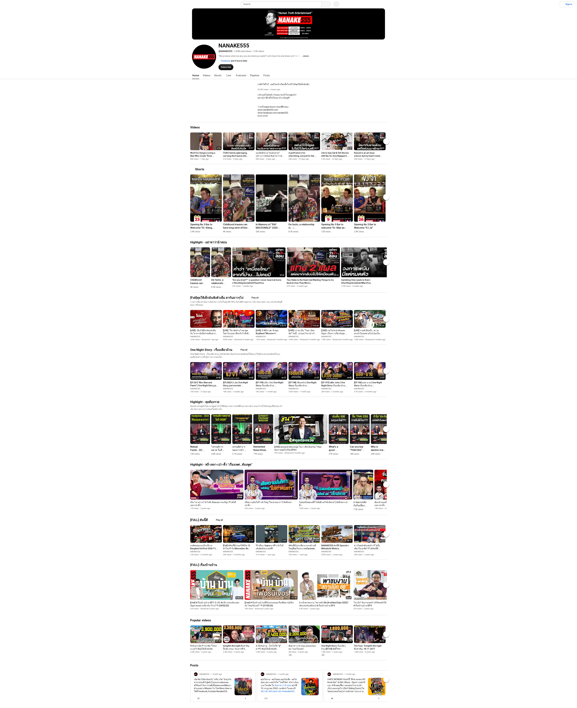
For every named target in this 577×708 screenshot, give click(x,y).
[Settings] (554, 4)
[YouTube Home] (17, 4)
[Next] (386, 141)
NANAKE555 (195, 337)
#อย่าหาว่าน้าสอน (283, 685)
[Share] (236, 699)
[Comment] (311, 699)
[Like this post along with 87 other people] (195, 698)
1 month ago (216, 674)
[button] (263, 115)
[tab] (195, 75)
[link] (223, 687)
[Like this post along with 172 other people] (261, 698)
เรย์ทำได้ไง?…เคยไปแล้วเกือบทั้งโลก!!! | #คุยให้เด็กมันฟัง (283, 84)
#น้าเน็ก (264, 691)
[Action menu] (251, 699)
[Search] (326, 4)
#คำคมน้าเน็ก (275, 691)
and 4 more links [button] (239, 61)
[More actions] (220, 153)
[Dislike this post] (203, 698)
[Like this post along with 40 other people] (328, 698)
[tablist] (288, 75)
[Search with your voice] (336, 4)
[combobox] (282, 4)
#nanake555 (288, 691)
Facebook (225, 61)
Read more (263, 116)
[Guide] (5, 4)
